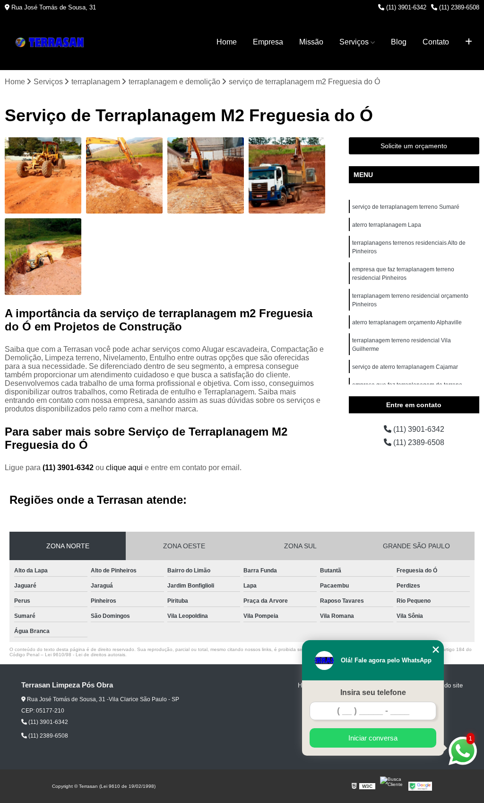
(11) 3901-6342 (405, 7)
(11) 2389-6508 (458, 7)
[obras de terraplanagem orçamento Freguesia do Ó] (124, 175)
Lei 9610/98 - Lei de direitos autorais (85, 654)
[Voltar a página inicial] (52, 42)
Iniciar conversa (373, 738)
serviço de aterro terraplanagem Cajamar (405, 367)
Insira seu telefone (373, 692)
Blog (398, 42)
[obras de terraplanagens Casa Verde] (43, 256)
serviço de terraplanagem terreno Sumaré (405, 207)
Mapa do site (445, 685)
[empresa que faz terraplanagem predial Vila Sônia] (287, 175)
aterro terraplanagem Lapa (386, 225)
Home (226, 42)
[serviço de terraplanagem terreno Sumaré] (205, 175)
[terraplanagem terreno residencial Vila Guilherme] (43, 175)
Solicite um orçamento (413, 146)
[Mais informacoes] (468, 42)
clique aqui (124, 468)
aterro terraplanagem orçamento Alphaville (407, 322)
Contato (436, 42)
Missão (311, 42)
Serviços (354, 42)
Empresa (268, 42)
